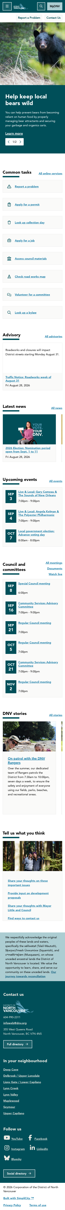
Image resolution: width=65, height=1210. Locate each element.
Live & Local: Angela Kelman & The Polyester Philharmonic (38, 513)
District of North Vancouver (20, 1006)
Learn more (14, 133)
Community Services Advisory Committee (38, 604)
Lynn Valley (10, 1094)
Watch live (55, 574)
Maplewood (11, 1100)
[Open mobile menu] (7, 6)
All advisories (53, 336)
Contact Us (53, 17)
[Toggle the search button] (41, 6)
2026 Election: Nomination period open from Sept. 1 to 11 (28, 449)
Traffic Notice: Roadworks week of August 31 (28, 378)
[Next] (20, 141)
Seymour (9, 1107)
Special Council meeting (34, 583)
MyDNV (55, 6)
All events (55, 481)
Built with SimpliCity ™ (18, 1198)
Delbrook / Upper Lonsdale (21, 1075)
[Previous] (8, 141)
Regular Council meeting (34, 623)
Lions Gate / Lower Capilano (22, 1082)
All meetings (54, 562)
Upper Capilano (13, 1113)
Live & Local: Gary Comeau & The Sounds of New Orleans (37, 493)
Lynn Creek (10, 1088)
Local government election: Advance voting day (36, 532)
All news (56, 408)
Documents (54, 568)
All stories (55, 715)
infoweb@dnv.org (15, 1023)
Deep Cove (10, 1069)
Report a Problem (29, 17)
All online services (50, 173)
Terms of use (37, 1205)
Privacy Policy (12, 1205)
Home (21, 6)
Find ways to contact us (23, 918)
